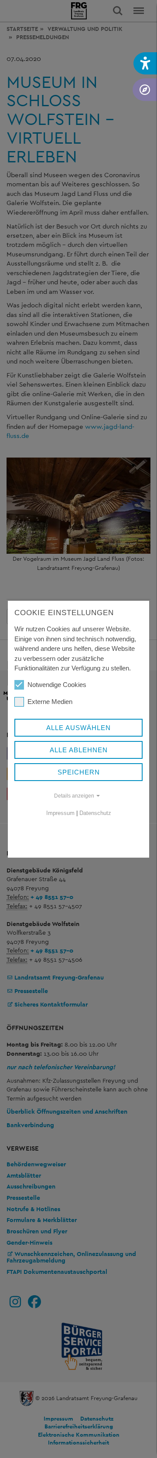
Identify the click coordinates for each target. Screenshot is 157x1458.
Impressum (60, 813)
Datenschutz (95, 813)
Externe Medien (49, 701)
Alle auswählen (78, 727)
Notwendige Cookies (56, 684)
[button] (145, 63)
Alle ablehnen (79, 750)
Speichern (79, 772)
